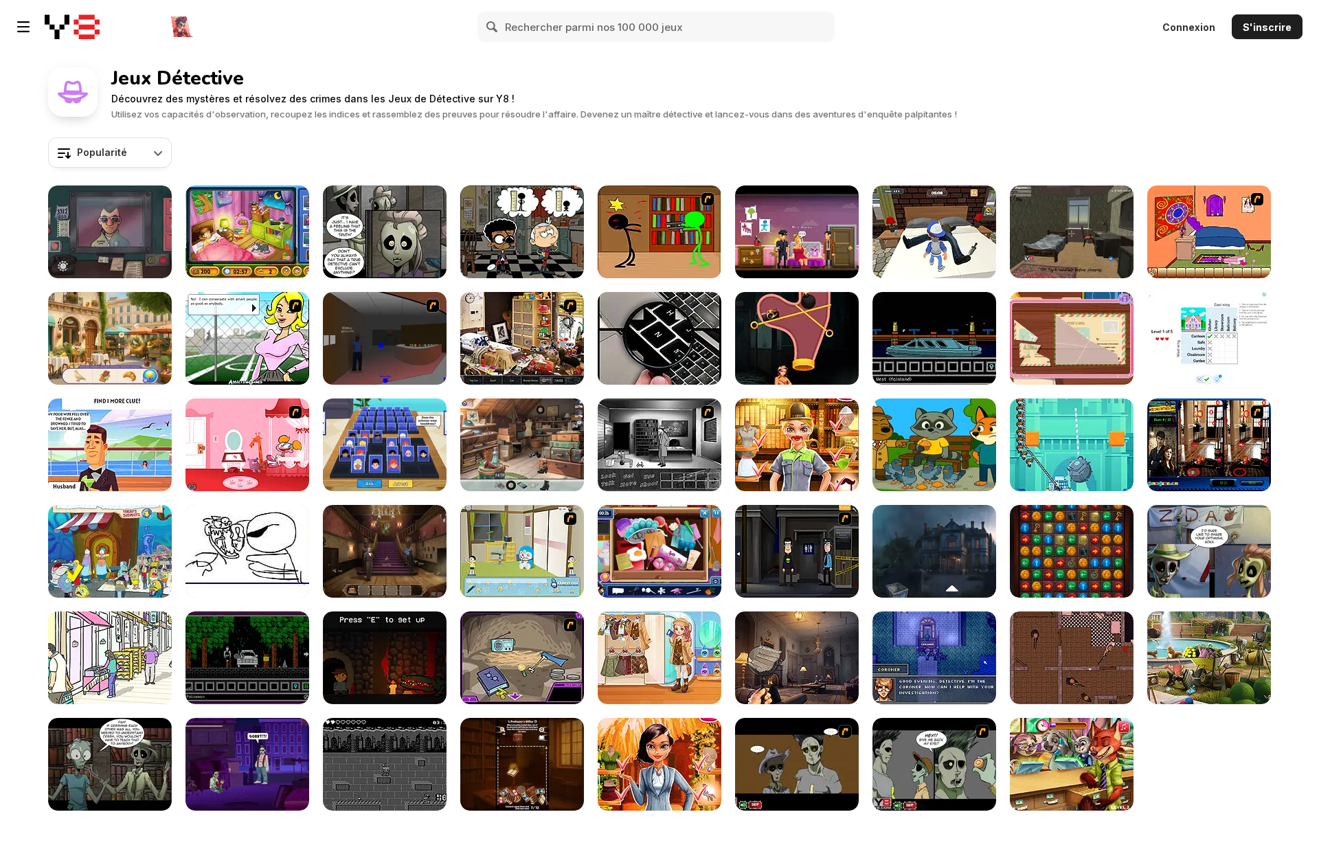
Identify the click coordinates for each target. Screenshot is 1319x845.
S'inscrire (1267, 27)
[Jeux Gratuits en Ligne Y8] (72, 26)
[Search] (492, 27)
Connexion (1188, 27)
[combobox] (110, 152)
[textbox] (110, 152)
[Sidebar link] (23, 27)
